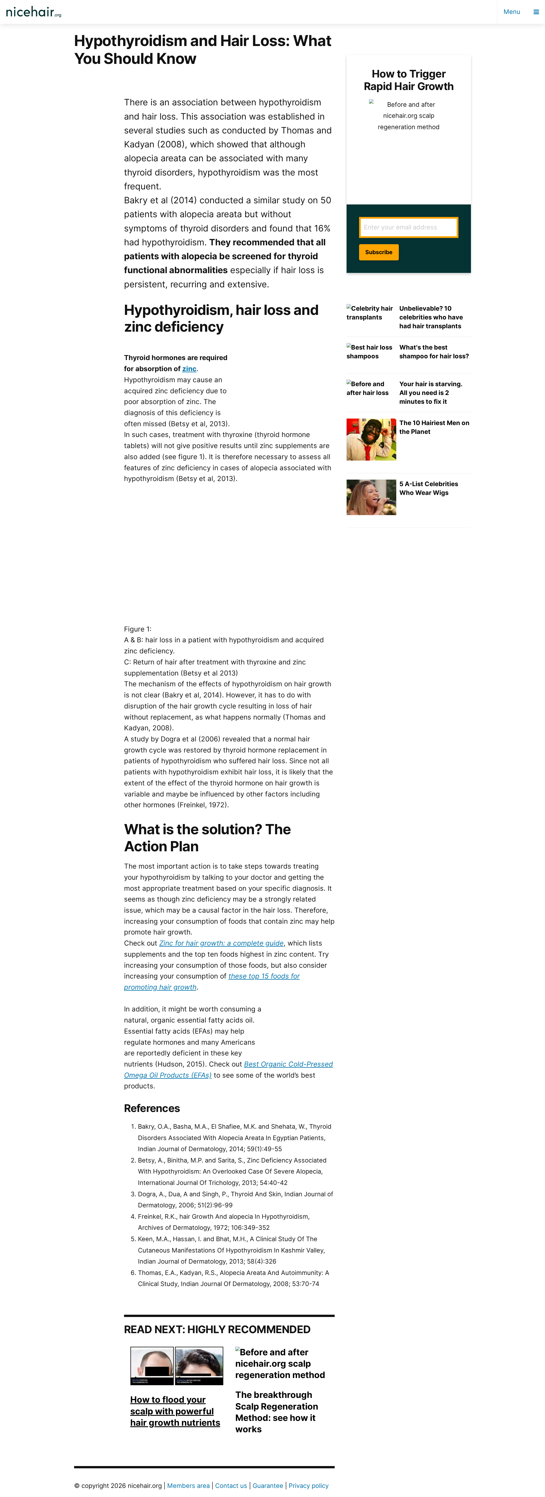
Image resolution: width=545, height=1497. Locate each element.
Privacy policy (309, 1485)
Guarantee (268, 1485)
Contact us (231, 1485)
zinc (189, 369)
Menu (512, 11)
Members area (188, 1485)
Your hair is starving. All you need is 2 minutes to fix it (430, 392)
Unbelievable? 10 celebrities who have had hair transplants (431, 317)
